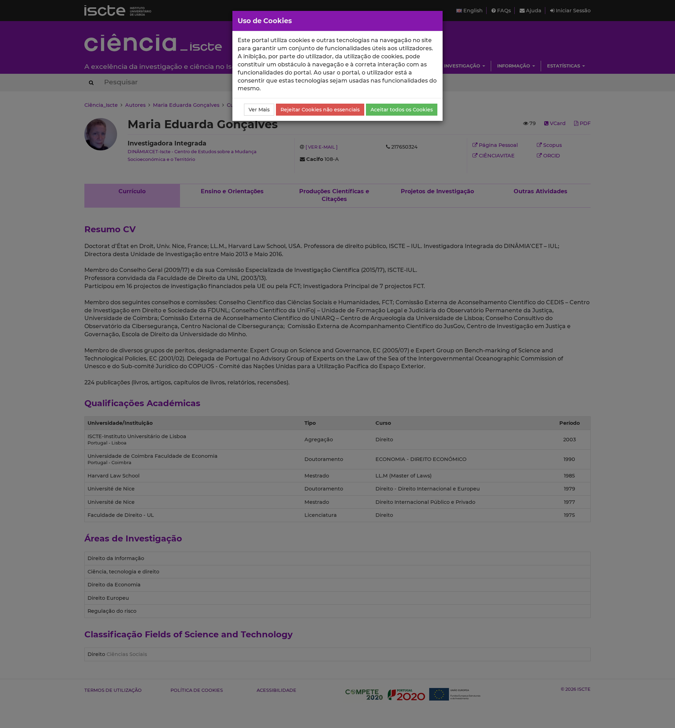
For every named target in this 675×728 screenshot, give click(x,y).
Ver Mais (259, 109)
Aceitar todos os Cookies (402, 109)
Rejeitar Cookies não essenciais (320, 109)
